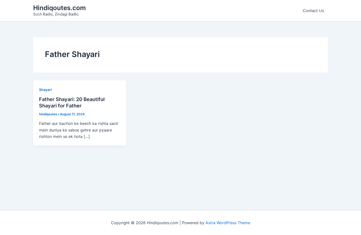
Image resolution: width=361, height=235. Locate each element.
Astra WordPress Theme (228, 222)
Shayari (45, 90)
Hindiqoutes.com (59, 8)
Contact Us (313, 10)
